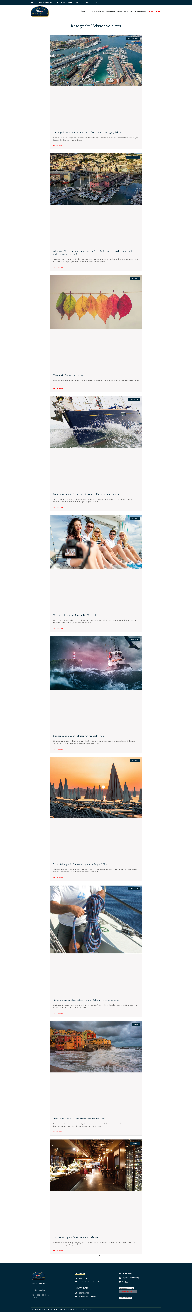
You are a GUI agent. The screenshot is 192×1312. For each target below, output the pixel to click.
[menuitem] (148, 11)
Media (119, 11)
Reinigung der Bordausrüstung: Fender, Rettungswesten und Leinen (86, 1000)
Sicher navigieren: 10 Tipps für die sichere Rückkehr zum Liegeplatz (86, 494)
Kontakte (141, 11)
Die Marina (96, 11)
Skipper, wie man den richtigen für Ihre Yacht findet (79, 736)
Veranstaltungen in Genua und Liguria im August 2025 (80, 864)
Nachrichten (130, 11)
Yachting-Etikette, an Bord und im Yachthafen (75, 615)
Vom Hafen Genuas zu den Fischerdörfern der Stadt (79, 1118)
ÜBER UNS (85, 11)
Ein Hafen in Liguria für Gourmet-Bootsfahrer (75, 1237)
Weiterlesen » (58, 146)
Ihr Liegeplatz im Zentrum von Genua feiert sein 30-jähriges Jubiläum (87, 132)
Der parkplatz (108, 11)
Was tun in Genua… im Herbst (68, 375)
